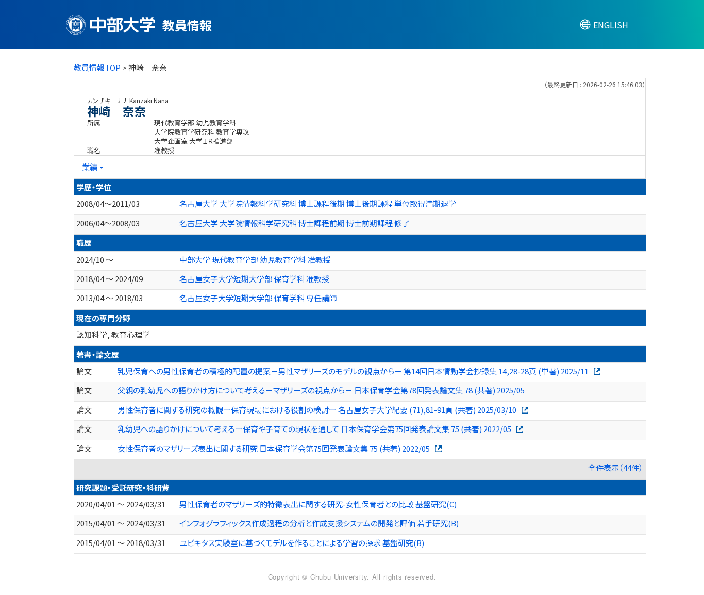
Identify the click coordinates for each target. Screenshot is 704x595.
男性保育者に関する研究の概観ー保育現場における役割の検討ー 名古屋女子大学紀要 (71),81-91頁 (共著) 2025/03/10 (317, 409)
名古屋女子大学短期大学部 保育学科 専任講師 (258, 297)
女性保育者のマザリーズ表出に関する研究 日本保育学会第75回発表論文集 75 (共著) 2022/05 (274, 448)
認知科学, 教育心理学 (113, 334)
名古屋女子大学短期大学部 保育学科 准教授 (254, 278)
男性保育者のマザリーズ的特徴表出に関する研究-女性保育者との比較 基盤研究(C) (318, 504)
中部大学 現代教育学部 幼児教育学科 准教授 (255, 259)
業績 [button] (89, 166)
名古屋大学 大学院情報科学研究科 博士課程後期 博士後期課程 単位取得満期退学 (317, 203)
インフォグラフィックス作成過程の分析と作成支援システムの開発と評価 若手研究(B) (319, 523)
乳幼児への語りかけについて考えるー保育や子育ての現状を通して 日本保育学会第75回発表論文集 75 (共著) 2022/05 (314, 428)
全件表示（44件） (615, 467)
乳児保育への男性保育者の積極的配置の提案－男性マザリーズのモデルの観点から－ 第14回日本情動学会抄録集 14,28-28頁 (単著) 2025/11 (353, 371)
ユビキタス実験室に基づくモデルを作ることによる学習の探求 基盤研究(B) (301, 542)
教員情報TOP (97, 67)
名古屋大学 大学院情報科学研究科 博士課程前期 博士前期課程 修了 (294, 223)
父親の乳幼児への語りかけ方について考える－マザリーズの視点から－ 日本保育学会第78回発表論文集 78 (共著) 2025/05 (321, 390)
